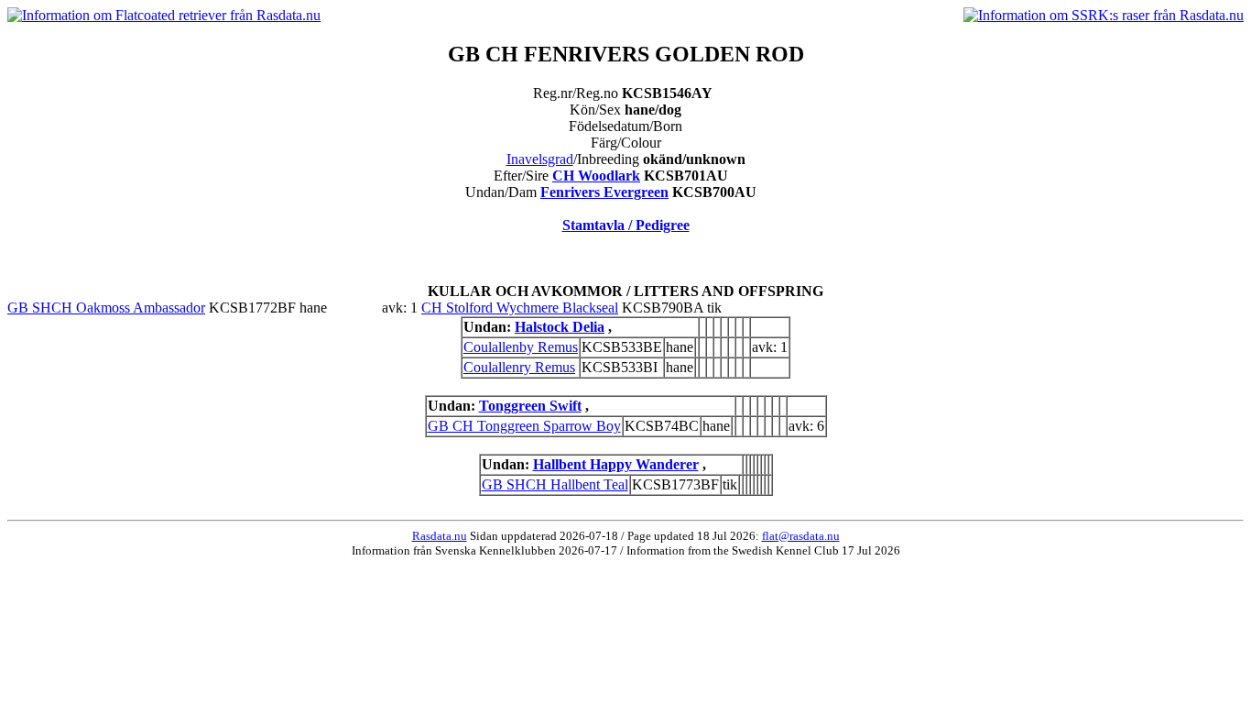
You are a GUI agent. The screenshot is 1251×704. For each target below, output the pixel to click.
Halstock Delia (559, 327)
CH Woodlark (596, 175)
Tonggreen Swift (530, 405)
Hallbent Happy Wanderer (616, 464)
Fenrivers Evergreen (604, 192)
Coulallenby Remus (520, 347)
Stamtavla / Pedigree (626, 225)
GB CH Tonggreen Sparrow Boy (524, 426)
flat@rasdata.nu (801, 536)
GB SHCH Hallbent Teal (555, 484)
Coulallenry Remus (519, 367)
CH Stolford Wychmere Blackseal (519, 307)
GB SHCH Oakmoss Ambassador (106, 307)
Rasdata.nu (439, 536)
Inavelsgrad (539, 159)
